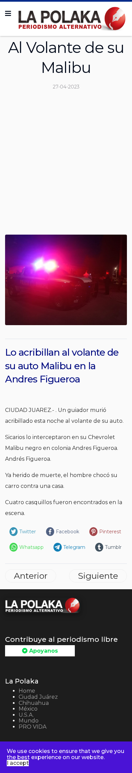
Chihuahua (34, 703)
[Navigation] (8, 13)
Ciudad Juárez (38, 697)
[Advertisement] (66, 165)
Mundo (29, 720)
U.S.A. (26, 715)
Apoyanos (42, 651)
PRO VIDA (32, 727)
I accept (18, 763)
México (28, 709)
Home (27, 691)
